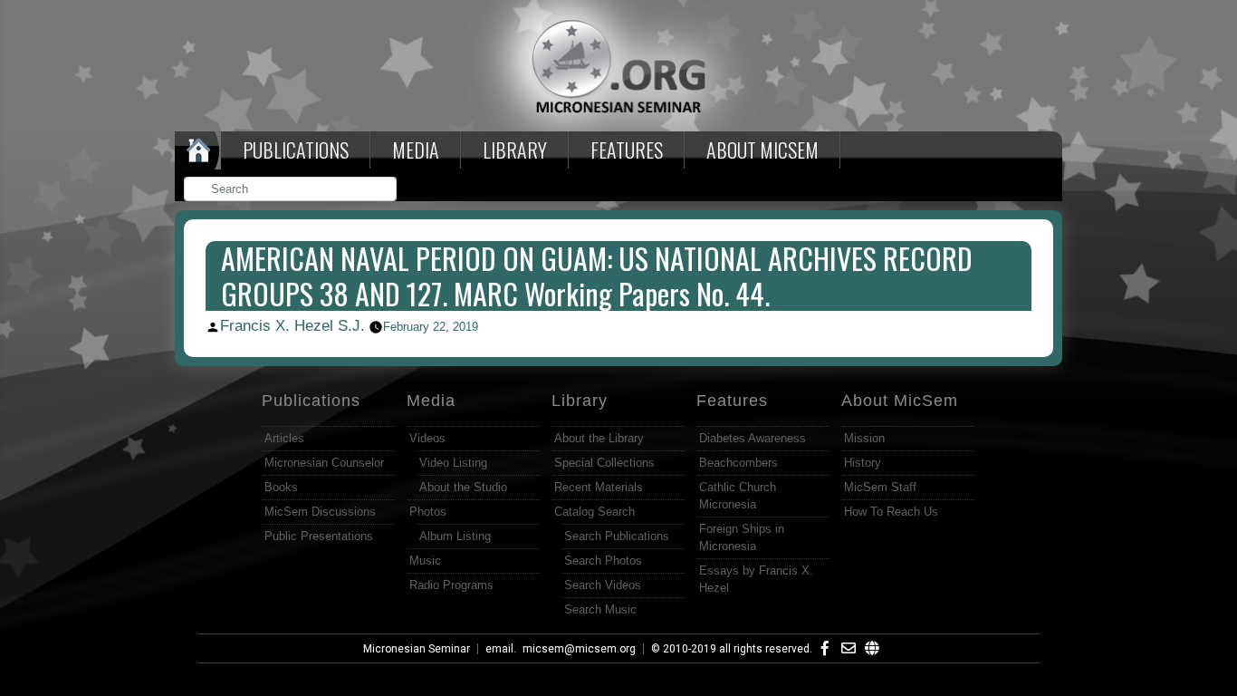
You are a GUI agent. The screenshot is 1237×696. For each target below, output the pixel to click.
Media (415, 149)
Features (626, 149)
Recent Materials (598, 487)
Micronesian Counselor (324, 462)
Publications (296, 149)
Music (425, 560)
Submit (384, 190)
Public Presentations (318, 536)
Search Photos (603, 560)
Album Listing (455, 536)
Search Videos (602, 585)
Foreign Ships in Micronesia (741, 537)
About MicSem (899, 401)
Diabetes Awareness (752, 438)
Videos (427, 438)
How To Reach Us (891, 511)
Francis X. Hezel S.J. (292, 325)
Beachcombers (738, 462)
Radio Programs (451, 585)
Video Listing (453, 462)
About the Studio (463, 487)
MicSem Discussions (320, 511)
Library (515, 149)
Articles (284, 438)
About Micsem (762, 149)
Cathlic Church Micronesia (737, 495)
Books (281, 487)
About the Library (599, 438)
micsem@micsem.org (579, 648)
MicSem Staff (880, 487)
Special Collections (604, 462)
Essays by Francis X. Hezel (756, 579)
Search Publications (616, 536)
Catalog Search (594, 511)
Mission (864, 438)
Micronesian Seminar (416, 648)
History (862, 462)
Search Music (600, 609)
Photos (427, 511)
